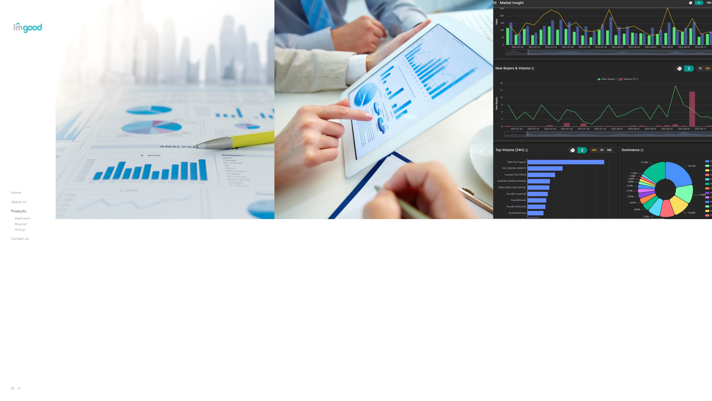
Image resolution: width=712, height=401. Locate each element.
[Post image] (165, 109)
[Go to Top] (706, 395)
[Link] (18, 388)
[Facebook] (12, 388)
